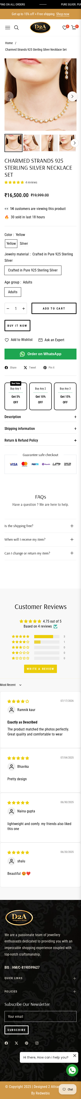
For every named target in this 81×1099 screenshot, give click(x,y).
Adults (12, 292)
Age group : (18, 282)
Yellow (11, 243)
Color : (14, 235)
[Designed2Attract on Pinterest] (28, 1043)
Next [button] (72, 96)
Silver (24, 243)
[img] (18, 701)
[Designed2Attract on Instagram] (38, 1043)
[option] (40, 94)
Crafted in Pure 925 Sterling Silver (33, 270)
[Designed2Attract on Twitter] (17, 1043)
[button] (14, 182)
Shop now (62, 14)
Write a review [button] (40, 669)
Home (9, 43)
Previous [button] (9, 96)
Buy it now (17, 325)
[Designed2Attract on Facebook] (7, 1043)
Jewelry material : (38, 257)
